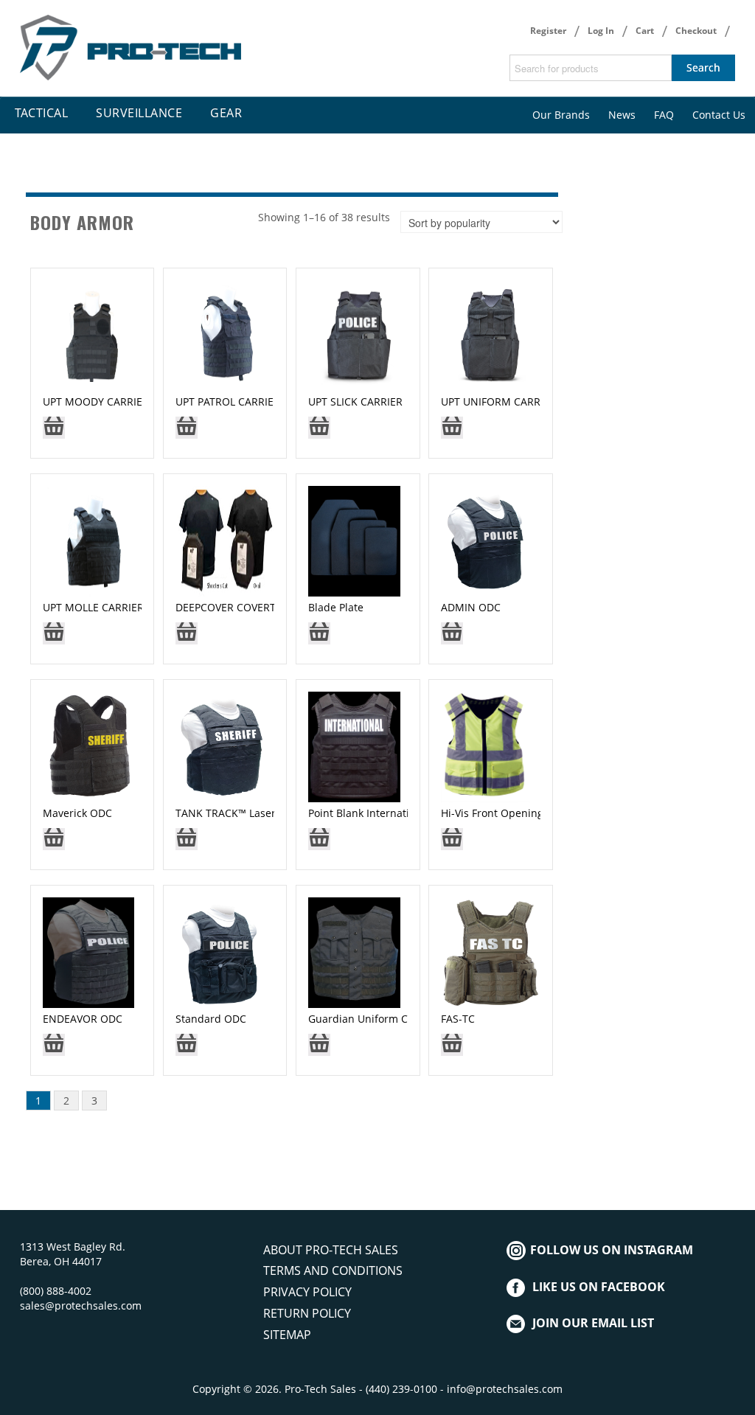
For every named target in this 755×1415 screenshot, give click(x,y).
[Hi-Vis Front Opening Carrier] (485, 745)
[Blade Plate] (354, 539)
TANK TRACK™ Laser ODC (238, 813)
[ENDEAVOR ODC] (89, 951)
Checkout (696, 30)
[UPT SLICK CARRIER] (358, 334)
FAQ (664, 115)
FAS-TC (458, 1019)
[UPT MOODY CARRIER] (92, 334)
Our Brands (561, 115)
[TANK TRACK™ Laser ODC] (225, 745)
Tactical (41, 113)
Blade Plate (335, 607)
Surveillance (139, 113)
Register (548, 30)
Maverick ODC (77, 813)
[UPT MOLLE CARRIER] (92, 539)
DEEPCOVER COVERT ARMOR (245, 607)
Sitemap (287, 1335)
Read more (54, 432)
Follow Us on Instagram (610, 1250)
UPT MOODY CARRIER (96, 401)
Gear (226, 113)
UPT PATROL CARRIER (227, 401)
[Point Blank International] (354, 745)
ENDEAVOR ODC (82, 1019)
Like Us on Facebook (598, 1287)
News (622, 115)
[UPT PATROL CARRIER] (225, 334)
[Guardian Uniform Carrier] (354, 951)
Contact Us (718, 115)
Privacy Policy (307, 1292)
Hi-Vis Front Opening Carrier (511, 813)
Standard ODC (210, 1019)
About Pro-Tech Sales (330, 1250)
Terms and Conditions (333, 1270)
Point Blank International (369, 813)
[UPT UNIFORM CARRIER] (490, 334)
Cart (645, 30)
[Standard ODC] (220, 951)
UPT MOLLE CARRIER (93, 607)
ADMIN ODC (471, 607)
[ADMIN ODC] (487, 539)
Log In (601, 30)
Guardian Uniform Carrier (372, 1019)
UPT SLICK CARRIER (355, 401)
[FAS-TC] (490, 951)
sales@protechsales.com (81, 1305)
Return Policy (307, 1313)
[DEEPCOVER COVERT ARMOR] (225, 539)
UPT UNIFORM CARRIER (498, 401)
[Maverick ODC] (89, 745)
